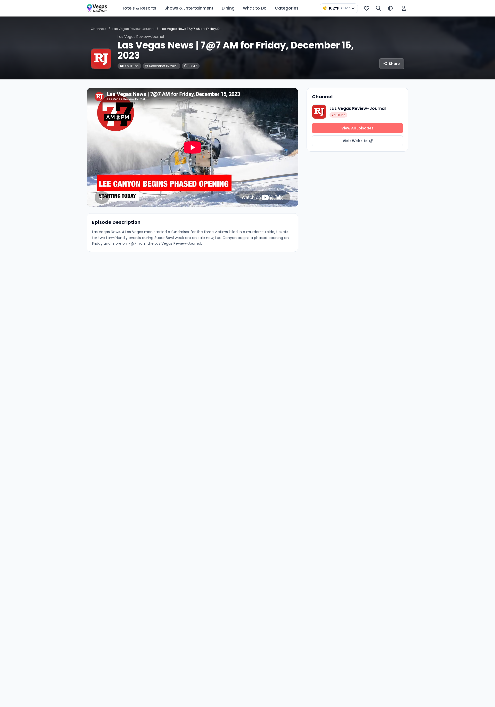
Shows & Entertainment (188, 8)
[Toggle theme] (390, 8)
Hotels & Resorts (138, 8)
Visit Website (355, 140)
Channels (98, 29)
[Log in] (403, 8)
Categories (287, 8)
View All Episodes (357, 128)
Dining (228, 8)
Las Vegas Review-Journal (133, 29)
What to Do (255, 8)
